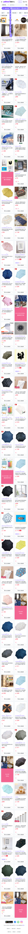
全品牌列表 (24, 15)
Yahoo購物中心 (9, 2)
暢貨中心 (10, 14)
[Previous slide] (2, 30)
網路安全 (9, 931)
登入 (20, 1)
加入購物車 (8, 48)
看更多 (10, 35)
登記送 (10, 11)
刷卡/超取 (10, 28)
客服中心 (8, 928)
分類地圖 (18, 931)
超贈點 (25, 8)
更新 (23, 925)
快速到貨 (10, 17)
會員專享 (10, 30)
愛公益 (10, 33)
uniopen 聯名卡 (16, 8)
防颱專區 (10, 22)
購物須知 (19, 928)
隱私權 (14, 931)
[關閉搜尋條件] (8, 4)
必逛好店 (10, 25)
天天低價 (10, 19)
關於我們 (13, 928)
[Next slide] (12, 30)
